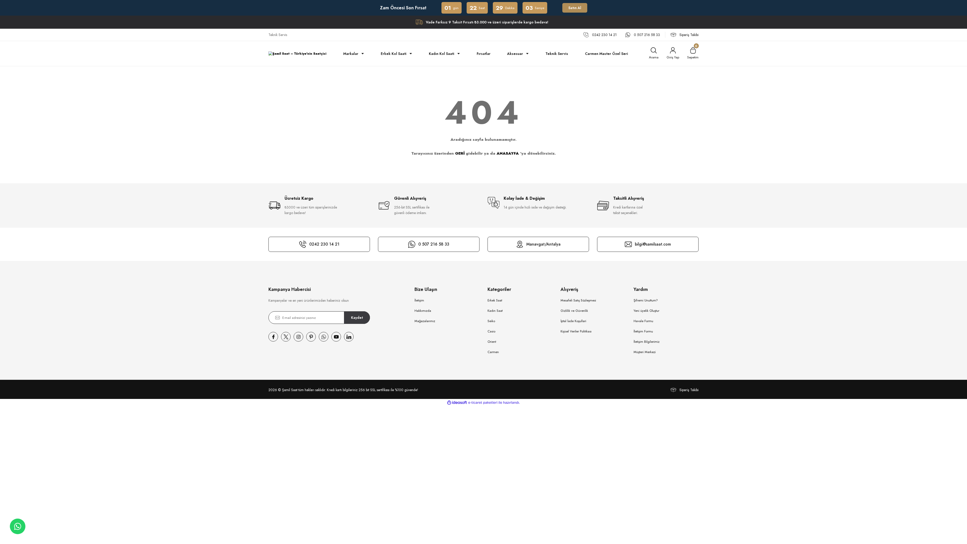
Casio (491, 331)
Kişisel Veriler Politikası (576, 331)
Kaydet (357, 317)
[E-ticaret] (483, 402)
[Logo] (297, 53)
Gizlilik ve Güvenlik (574, 310)
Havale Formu (643, 321)
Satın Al (574, 7)
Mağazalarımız (425, 321)
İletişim (419, 300)
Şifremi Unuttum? (646, 300)
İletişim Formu (643, 331)
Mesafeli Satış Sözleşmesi (578, 300)
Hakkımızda (423, 310)
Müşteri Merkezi (645, 352)
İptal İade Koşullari (573, 321)
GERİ (460, 153)
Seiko (491, 321)
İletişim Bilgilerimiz (647, 341)
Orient (492, 341)
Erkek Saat (495, 300)
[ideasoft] (457, 402)
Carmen (493, 352)
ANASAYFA (508, 153)
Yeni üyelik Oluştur (646, 310)
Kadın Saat (495, 310)
